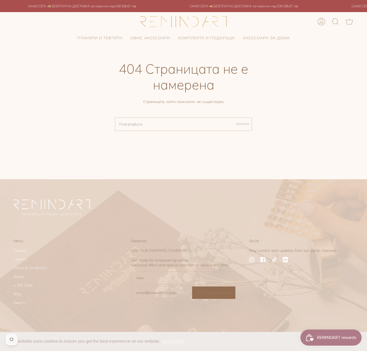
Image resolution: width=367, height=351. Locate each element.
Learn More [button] (173, 341)
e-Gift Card (23, 285)
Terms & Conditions (29, 267)
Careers (20, 259)
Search (242, 124)
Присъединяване (214, 293)
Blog (17, 294)
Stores (18, 276)
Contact (20, 250)
